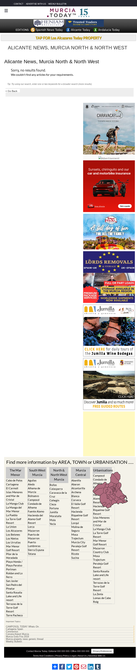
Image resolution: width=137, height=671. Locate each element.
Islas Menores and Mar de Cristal (14, 496)
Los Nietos (12, 538)
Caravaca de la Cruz (58, 494)
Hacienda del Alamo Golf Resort (35, 519)
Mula (53, 520)
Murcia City (78, 542)
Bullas (53, 484)
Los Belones (13, 534)
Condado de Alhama (35, 505)
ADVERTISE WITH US (36, 3)
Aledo (31, 484)
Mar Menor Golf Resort (13, 548)
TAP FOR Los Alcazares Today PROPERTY (68, 38)
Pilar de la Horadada (12, 555)
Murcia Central (80, 472)
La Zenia (98, 594)
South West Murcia (37, 472)
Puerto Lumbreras (34, 544)
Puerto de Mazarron (33, 536)
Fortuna (54, 508)
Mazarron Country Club (101, 550)
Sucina (75, 557)
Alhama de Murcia (34, 490)
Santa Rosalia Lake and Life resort (14, 596)
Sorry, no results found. (28, 70)
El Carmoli (12, 488)
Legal (73, 656)
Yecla (53, 523)
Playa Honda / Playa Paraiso (14, 563)
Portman (11, 569)
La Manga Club (15, 503)
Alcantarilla (78, 488)
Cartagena (12, 484)
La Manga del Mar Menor (14, 509)
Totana (32, 553)
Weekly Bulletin (14, 642)
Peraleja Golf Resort (79, 547)
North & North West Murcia (59, 474)
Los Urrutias (13, 542)
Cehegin (54, 500)
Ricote (75, 553)
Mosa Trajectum (77, 536)
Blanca (75, 496)
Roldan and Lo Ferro (14, 575)
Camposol (33, 499)
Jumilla (54, 512)
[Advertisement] (109, 434)
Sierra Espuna (36, 549)
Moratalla (55, 516)
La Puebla (11, 515)
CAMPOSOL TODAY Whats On (22, 627)
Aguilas (32, 480)
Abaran (75, 484)
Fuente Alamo (36, 511)
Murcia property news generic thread (24, 639)
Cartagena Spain (14, 629)
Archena (76, 492)
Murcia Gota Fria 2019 (17, 637)
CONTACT (18, 3)
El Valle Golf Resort (78, 505)
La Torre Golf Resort (13, 520)
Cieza (53, 504)
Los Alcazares (14, 530)
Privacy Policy (62, 656)
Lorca (31, 526)
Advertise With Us (96, 656)
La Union (11, 526)
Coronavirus (12, 632)
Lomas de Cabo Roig (102, 599)
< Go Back (11, 91)
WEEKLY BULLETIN (57, 3)
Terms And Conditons (43, 656)
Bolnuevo (33, 495)
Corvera (76, 500)
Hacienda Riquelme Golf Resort (79, 515)
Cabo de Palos (14, 480)
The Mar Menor (15, 472)
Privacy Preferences (102, 651)
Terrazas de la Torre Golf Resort (14, 607)
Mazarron (33, 530)
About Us (82, 656)
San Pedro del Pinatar (14, 586)
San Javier (12, 580)
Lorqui (75, 523)
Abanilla (76, 480)
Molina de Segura (77, 528)
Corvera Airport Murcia (17, 634)
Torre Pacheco (14, 615)
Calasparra (56, 488)
